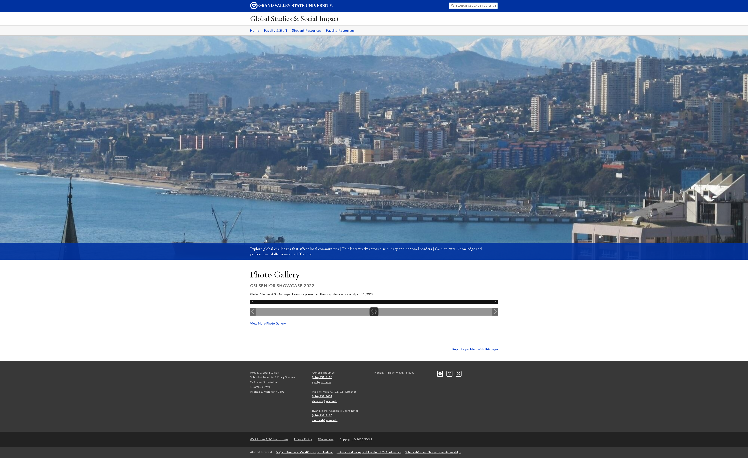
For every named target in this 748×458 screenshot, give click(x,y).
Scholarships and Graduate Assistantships (433, 452)
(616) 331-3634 (322, 396)
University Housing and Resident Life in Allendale (369, 452)
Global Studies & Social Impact (294, 18)
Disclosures (325, 439)
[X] (458, 373)
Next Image (495, 312)
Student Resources (306, 30)
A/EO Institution (269, 439)
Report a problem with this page (475, 349)
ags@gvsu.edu (321, 382)
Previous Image (253, 312)
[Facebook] (440, 373)
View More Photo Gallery (268, 323)
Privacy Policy (303, 439)
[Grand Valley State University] (291, 8)
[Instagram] (449, 373)
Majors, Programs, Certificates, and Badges (304, 452)
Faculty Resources (340, 30)
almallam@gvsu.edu (324, 401)
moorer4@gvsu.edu (325, 420)
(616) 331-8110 (322, 377)
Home (254, 30)
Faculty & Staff (276, 30)
